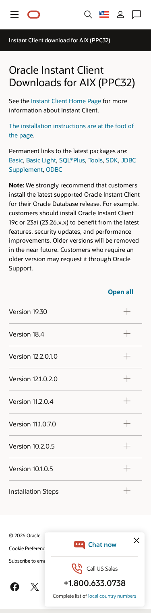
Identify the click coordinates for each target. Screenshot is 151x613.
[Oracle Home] (34, 15)
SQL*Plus (72, 160)
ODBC (54, 169)
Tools (95, 160)
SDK (112, 160)
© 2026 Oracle (24, 535)
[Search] (88, 14)
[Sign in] (120, 14)
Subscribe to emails (30, 560)
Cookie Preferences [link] (29, 548)
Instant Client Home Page (66, 101)
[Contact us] (136, 14)
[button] (14, 14)
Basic (16, 160)
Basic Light (41, 160)
